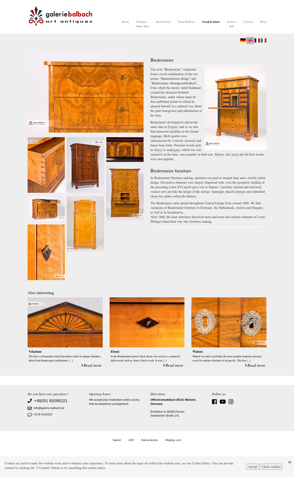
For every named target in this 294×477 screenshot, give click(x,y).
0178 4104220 (43, 414)
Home (125, 22)
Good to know (211, 21)
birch (235, 154)
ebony (154, 196)
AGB (131, 440)
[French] (257, 40)
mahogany (173, 150)
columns (240, 191)
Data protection (149, 440)
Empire (173, 127)
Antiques (142, 24)
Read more (93, 365)
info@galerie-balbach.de (49, 408)
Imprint (117, 440)
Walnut (219, 154)
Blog (263, 22)
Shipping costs (173, 440)
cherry (158, 150)
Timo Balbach (186, 22)
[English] (250, 40)
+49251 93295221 (51, 400)
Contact (248, 22)
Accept (252, 466)
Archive (232, 24)
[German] (243, 40)
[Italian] (263, 40)
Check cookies (271, 466)
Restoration (163, 22)
